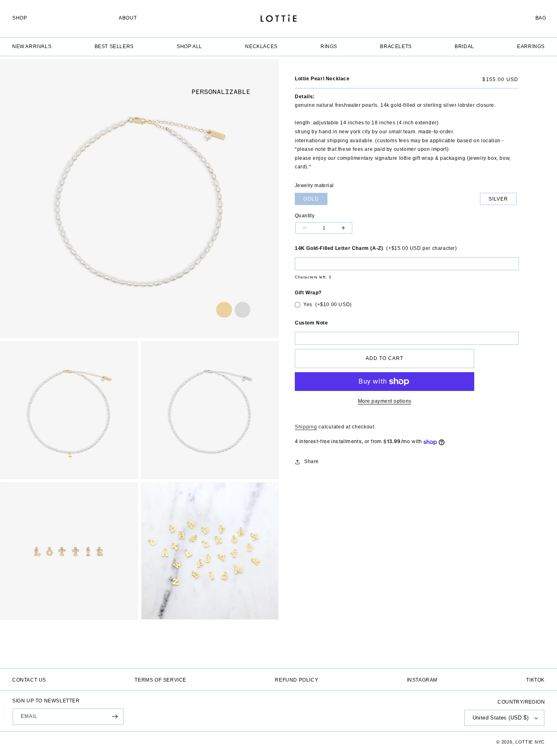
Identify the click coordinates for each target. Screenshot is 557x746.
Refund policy (296, 680)
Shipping (306, 427)
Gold (311, 199)
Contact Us (29, 680)
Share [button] (311, 461)
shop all (189, 46)
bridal (464, 46)
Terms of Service (160, 680)
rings (328, 46)
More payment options (384, 401)
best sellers (114, 46)
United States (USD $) (500, 718)
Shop (19, 18)
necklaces (261, 46)
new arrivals (31, 46)
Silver (498, 199)
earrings (531, 46)
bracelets (395, 46)
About (128, 18)
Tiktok (535, 680)
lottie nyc (530, 741)
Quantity (304, 216)
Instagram (422, 680)
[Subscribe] (115, 716)
